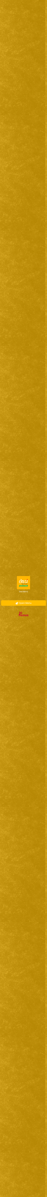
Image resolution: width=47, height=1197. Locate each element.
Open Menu (24, 603)
